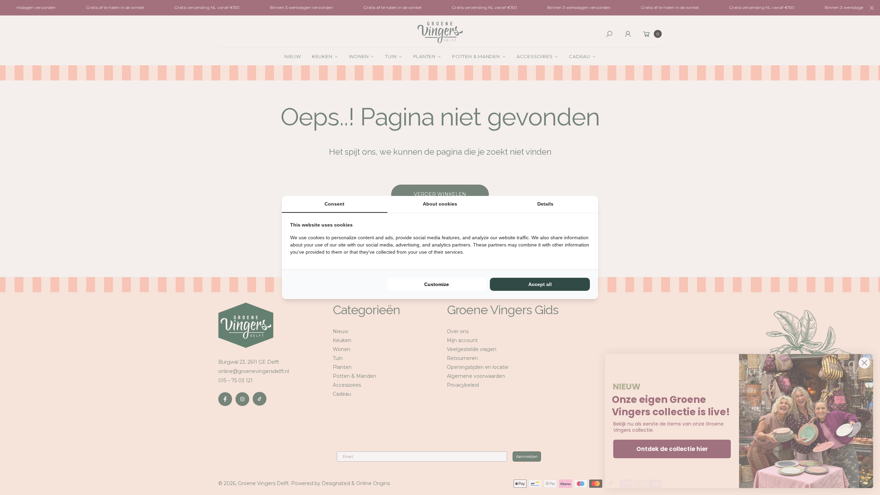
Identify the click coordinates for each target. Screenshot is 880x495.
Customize (436, 284)
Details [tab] (545, 204)
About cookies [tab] (440, 204)
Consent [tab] (334, 204)
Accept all (540, 284)
